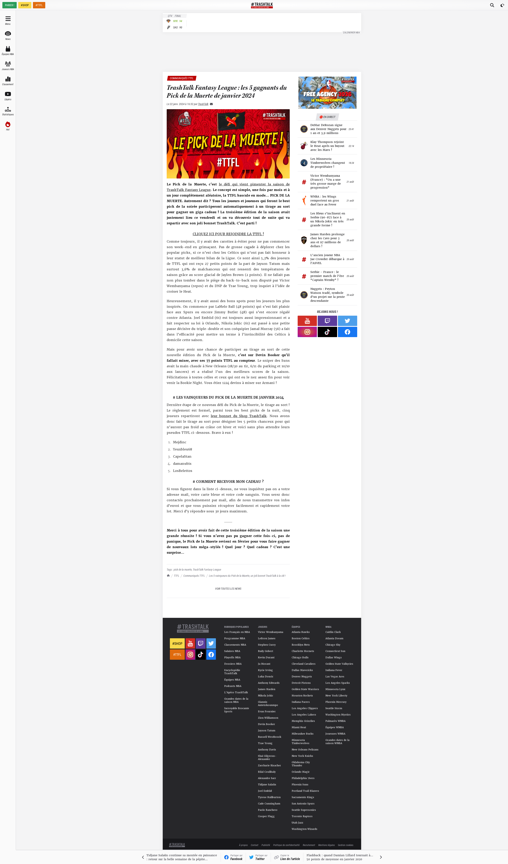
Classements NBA (235, 644)
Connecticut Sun (335, 651)
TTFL (176, 576)
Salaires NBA (232, 651)
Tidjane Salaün (267, 784)
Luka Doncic (265, 676)
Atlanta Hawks (301, 632)
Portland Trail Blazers (305, 791)
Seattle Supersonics (304, 810)
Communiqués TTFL (194, 576)
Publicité (266, 845)
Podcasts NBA (232, 686)
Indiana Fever (333, 670)
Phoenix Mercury (335, 702)
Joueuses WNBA (335, 733)
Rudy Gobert (265, 651)
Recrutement (309, 845)
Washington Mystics (338, 714)
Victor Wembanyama (270, 632)
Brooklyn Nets (301, 644)
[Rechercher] (492, 5)
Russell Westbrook (269, 737)
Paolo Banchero (267, 810)
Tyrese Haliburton (269, 797)
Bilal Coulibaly (267, 771)
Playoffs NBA (232, 657)
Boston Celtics (301, 638)
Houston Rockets (302, 695)
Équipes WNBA (334, 727)
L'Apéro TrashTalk (236, 692)
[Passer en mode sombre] (502, 5)
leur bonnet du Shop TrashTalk (239, 416)
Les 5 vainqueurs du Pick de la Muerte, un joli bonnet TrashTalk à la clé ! (247, 576)
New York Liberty (336, 695)
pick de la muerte (183, 569)
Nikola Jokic (265, 695)
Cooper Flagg (266, 816)
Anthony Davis (267, 749)
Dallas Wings (333, 657)
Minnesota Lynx (335, 689)
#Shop (177, 643)
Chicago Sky (332, 644)
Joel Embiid (265, 791)
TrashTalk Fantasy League (207, 569)
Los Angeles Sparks (337, 683)
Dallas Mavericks (302, 670)
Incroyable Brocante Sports (236, 710)
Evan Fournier (267, 711)
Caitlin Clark (333, 632)
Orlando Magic (301, 771)
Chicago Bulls (300, 657)
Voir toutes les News (228, 588)
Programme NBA (234, 638)
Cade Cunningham (269, 803)
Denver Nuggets (302, 676)
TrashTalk (203, 104)
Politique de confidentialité (286, 845)
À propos (243, 845)
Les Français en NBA (237, 632)
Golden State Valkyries (339, 663)
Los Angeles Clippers (305, 708)
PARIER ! (9, 5)
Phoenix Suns (300, 784)
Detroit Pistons (301, 683)
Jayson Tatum (266, 730)
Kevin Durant (266, 657)
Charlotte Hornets (303, 651)
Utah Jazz (297, 822)
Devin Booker (266, 724)
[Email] (210, 104)
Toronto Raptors (302, 816)
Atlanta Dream (334, 638)
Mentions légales (326, 845)
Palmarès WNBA (335, 721)
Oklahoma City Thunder (301, 764)
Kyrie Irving (265, 670)
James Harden (266, 689)
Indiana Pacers (301, 702)
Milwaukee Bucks (303, 733)
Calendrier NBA (351, 32)
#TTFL (39, 5)
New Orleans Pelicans (305, 749)
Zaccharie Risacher (269, 765)
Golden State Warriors (305, 689)
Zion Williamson (268, 717)
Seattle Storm (333, 708)
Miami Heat (299, 727)
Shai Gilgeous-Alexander (267, 757)
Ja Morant (264, 663)
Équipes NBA (232, 679)
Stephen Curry (267, 644)
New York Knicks (302, 756)
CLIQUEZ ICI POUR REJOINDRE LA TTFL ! (228, 234)
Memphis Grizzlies (303, 721)
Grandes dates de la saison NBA (236, 700)
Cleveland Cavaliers (304, 663)
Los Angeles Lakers (304, 714)
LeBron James (266, 638)
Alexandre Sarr (267, 778)
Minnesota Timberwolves (300, 742)
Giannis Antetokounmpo (268, 703)
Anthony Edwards (269, 683)
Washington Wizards (304, 829)
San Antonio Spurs (303, 803)
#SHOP (25, 5)
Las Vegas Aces (334, 676)
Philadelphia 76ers (303, 778)
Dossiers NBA (232, 663)
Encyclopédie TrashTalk (232, 672)
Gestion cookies (345, 845)
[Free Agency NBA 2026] (327, 92)
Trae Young (265, 743)
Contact (254, 845)
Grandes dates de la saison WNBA (337, 742)
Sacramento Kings (303, 797)
